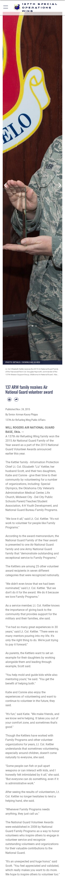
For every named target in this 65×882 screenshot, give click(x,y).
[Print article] (9, 399)
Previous (6, 185)
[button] (6, 7)
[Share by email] (16, 399)
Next (59, 185)
